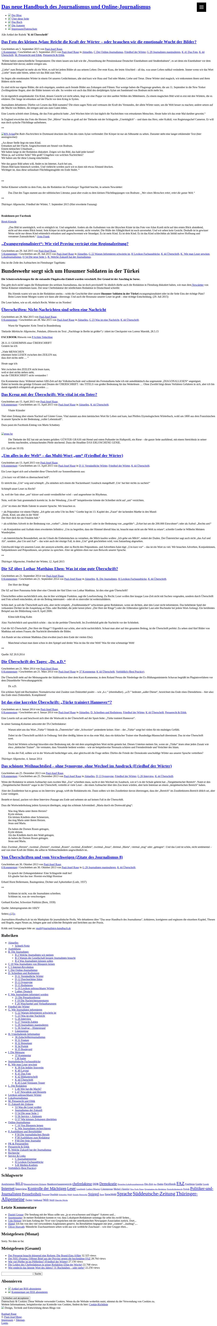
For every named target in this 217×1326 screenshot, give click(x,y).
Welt (46, 1199)
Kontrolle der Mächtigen (47, 1188)
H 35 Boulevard (23, 1049)
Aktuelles (87, 52)
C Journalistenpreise (25, 1158)
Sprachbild (110, 1194)
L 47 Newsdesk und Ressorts (30, 1091)
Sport (102, 1194)
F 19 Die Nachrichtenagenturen (32, 1000)
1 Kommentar (9, 52)
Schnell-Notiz (22, 945)
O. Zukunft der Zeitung (20, 1104)
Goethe (198, 1184)
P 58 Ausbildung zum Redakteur (32, 1137)
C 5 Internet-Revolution (21, 967)
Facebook (170, 1184)
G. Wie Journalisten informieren (25, 1009)
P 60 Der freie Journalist (28, 1140)
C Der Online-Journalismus (108, 52)
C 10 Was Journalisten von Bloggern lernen (31, 964)
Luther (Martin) (93, 1189)
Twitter (29, 1200)
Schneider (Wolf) (65, 1195)
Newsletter (197, 284)
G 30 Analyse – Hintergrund (30, 1028)
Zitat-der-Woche (61, 1200)
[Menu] (201, 7)
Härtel (11, 1223)
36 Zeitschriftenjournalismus (30, 1037)
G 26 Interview (145, 776)
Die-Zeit (148, 1184)
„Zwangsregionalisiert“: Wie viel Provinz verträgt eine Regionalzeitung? (65, 243)
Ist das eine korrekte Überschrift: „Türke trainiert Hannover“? (56, 702)
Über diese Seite (20, 18)
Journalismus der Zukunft (28, 1110)
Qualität (54, 1194)
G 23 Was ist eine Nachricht (104, 319)
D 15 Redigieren (24, 985)
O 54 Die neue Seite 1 (34, 256)
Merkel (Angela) (122, 1189)
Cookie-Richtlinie (98, 1304)
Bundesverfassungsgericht (59, 1184)
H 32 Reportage (23, 1043)
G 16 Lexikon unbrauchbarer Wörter (34, 988)
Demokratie (108, 1184)
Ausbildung (14, 948)
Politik (186, 1189)
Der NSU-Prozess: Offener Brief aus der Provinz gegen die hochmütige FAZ (49, 1258)
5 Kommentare (9, 253)
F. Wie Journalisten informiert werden (28, 994)
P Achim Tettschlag (42, 337)
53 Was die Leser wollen (28, 1107)
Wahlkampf (37, 1200)
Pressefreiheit (31, 1194)
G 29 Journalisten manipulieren (163, 52)
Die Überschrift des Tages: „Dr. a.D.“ (33, 661)
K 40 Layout (22, 1070)
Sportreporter (15, 1217)
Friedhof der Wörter (135, 52)
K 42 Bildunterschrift (26, 1076)
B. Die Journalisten (106, 578)
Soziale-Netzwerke (80, 1195)
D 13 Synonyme (105, 776)
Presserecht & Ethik (53, 55)
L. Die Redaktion (17, 1085)
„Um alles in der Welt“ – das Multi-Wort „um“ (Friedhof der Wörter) (62, 455)
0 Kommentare (9, 319)
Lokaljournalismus (11, 256)
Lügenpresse (21, 1031)
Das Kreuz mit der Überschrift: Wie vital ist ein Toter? (49, 394)
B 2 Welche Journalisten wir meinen (34, 954)
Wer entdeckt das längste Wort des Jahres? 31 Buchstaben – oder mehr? (46, 1267)
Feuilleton (190, 1184)
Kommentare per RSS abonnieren (30, 1292)
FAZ (180, 1183)
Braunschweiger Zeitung (35, 1184)
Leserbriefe (80, 1189)
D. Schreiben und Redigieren (106, 712)
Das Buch (17, 22)
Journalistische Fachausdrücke (24, 1061)
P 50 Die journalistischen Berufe (32, 1134)
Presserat (45, 1195)
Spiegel (93, 1194)
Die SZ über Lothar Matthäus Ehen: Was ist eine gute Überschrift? (59, 568)
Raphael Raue (8, 1313)
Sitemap (20, 1320)
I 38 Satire (20, 1058)
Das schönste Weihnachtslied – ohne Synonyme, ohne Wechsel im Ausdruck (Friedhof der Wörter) (86, 766)
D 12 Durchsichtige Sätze (28, 979)
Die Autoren (18, 25)
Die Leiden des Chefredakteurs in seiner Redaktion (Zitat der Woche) (45, 1264)
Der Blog (17, 15)
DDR (96, 1184)
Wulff (51, 1200)
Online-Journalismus (19, 1122)
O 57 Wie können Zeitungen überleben (36, 1119)
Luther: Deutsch (23, 991)
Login (4, 1323)
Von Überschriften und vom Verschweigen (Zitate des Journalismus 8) (62, 857)
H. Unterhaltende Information (24, 1034)
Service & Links (17, 1155)
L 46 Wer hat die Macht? (28, 1088)
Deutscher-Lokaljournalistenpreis (131, 1184)
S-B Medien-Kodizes (26, 1165)
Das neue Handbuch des (76, 7)
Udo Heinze (14, 1220)
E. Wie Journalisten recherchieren (33, 1128)
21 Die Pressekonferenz (27, 997)
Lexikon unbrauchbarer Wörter (24, 1095)
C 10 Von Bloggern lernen (29, 1125)
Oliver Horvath (16, 1226)
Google (206, 1184)
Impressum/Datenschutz (24, 28)
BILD (19, 1184)
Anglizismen (8, 1184)
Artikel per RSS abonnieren (26, 1288)
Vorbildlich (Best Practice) (130, 671)
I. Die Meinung (16, 1052)
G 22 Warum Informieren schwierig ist (109, 253)
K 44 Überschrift (170, 253)
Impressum (7, 1320)
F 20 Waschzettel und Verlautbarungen (35, 1003)
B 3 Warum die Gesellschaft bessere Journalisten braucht (45, 957)
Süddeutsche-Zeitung (154, 1193)
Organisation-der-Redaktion (155, 1189)
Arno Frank (43, 236)
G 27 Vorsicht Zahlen (26, 1021)
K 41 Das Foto (190, 52)
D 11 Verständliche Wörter (93, 465)
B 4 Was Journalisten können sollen (34, 961)
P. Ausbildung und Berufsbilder (25, 1131)
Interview (21, 1188)
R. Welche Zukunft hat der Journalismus (69, 256)
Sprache (124, 1193)
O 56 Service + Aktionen (28, 1116)
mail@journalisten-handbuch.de (53, 928)
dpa (155, 1184)
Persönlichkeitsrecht (175, 1189)
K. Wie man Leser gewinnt (195, 253)
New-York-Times (137, 1189)
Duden (160, 1184)
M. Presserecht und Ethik (28, 55)
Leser (71, 1188)
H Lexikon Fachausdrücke (145, 253)
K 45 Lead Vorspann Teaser (30, 1082)
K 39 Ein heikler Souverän (29, 1067)
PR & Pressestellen (18, 1143)
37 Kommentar (87, 671)
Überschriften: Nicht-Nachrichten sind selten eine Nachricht (53, 309)
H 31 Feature (22, 1040)
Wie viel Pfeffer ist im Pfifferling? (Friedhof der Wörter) (38, 1261)
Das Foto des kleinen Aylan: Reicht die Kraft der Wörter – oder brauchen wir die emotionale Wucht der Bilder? (98, 42)
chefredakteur (82, 1184)
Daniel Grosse (15, 1214)
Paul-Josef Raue (53, 49)
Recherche (13, 1152)
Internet (8, 1188)
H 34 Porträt (21, 1046)
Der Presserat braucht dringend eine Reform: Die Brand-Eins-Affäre (44, 1255)
